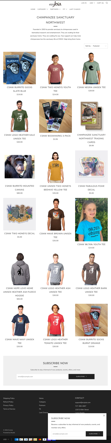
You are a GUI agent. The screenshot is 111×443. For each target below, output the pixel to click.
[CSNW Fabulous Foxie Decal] (91, 166)
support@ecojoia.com (83, 402)
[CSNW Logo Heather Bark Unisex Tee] (91, 269)
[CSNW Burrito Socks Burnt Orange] (91, 320)
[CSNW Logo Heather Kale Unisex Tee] (19, 115)
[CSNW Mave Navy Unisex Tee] (19, 320)
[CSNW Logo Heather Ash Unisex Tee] (55, 269)
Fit (64, 9)
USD (91, 3)
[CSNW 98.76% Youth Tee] (91, 219)
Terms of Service (9, 409)
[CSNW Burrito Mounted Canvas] (19, 166)
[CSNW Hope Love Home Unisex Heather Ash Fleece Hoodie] (19, 269)
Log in (84, 3)
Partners (54, 9)
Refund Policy (8, 402)
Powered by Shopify (9, 432)
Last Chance (74, 9)
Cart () (100, 3)
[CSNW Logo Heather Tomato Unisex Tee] (55, 320)
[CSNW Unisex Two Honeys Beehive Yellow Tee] (55, 166)
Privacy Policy (8, 405)
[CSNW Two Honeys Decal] (19, 214)
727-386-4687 (80, 406)
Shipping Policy (9, 398)
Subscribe (80, 377)
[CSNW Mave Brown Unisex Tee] (55, 214)
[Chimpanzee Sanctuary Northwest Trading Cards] (91, 115)
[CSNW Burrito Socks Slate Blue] (19, 68)
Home (33, 9)
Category (42, 9)
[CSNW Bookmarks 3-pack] (55, 116)
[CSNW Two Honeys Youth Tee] (55, 68)
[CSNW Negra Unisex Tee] (91, 68)
